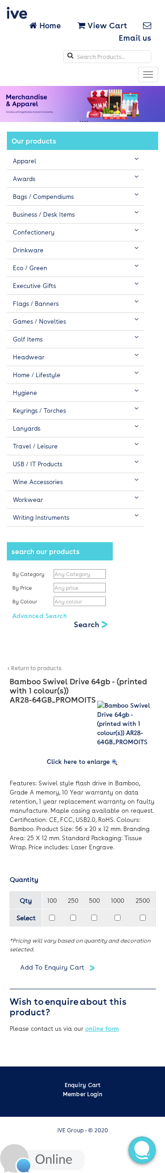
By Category (28, 574)
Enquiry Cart (83, 1084)
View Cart (106, 25)
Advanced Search (39, 615)
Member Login (83, 1094)
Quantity (24, 879)
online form (102, 1028)
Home (50, 25)
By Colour (25, 601)
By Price (22, 587)
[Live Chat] (42, 1157)
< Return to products (34, 668)
